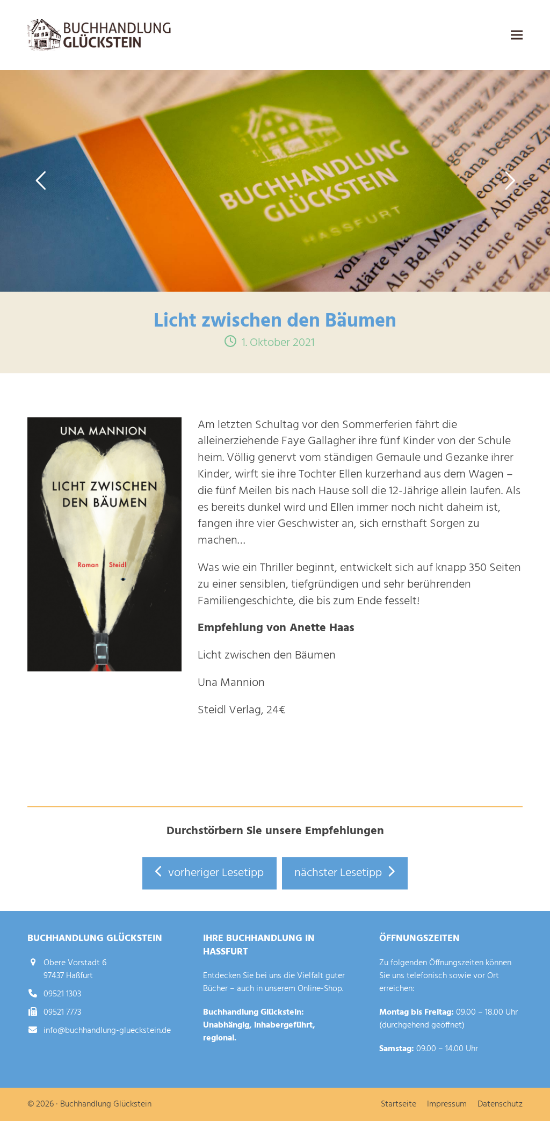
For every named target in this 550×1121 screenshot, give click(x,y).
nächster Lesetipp (338, 873)
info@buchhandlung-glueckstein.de (107, 1031)
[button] (517, 35)
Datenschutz (500, 1104)
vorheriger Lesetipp (216, 873)
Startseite (398, 1104)
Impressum (447, 1104)
